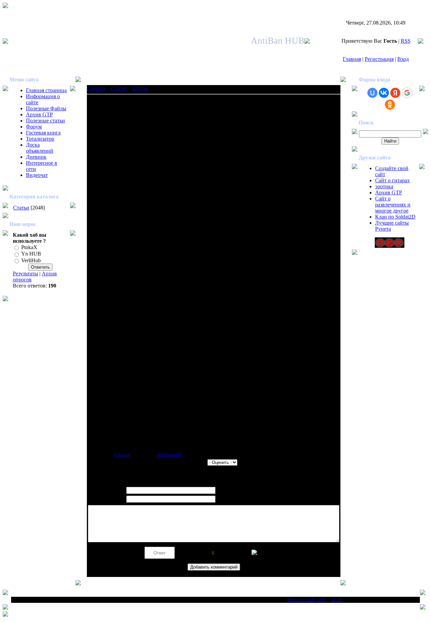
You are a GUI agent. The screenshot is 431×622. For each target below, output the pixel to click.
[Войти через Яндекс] (395, 93)
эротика (384, 186)
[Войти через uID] (372, 93)
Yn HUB (31, 254)
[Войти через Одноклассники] (390, 105)
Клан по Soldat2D (395, 217)
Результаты (25, 273)
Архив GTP (39, 114)
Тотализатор (40, 139)
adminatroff (169, 455)
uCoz (337, 599)
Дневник (36, 157)
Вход (403, 59)
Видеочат (37, 175)
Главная (352, 59)
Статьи (21, 207)
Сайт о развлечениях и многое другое (392, 204)
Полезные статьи (45, 120)
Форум (34, 126)
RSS (405, 41)
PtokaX (29, 247)
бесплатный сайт (306, 599)
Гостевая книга (43, 132)
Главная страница (46, 90)
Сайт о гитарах (392, 180)
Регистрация (379, 59)
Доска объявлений (39, 148)
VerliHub (31, 260)
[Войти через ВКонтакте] (384, 93)
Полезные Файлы (46, 108)
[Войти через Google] (407, 92)
